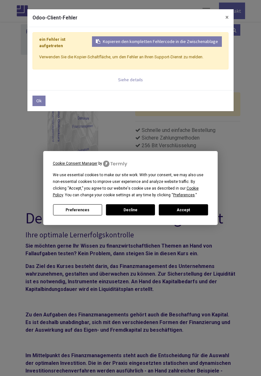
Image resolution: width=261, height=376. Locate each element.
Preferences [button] (184, 195)
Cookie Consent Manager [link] (75, 163)
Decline (130, 210)
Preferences (77, 210)
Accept (183, 210)
